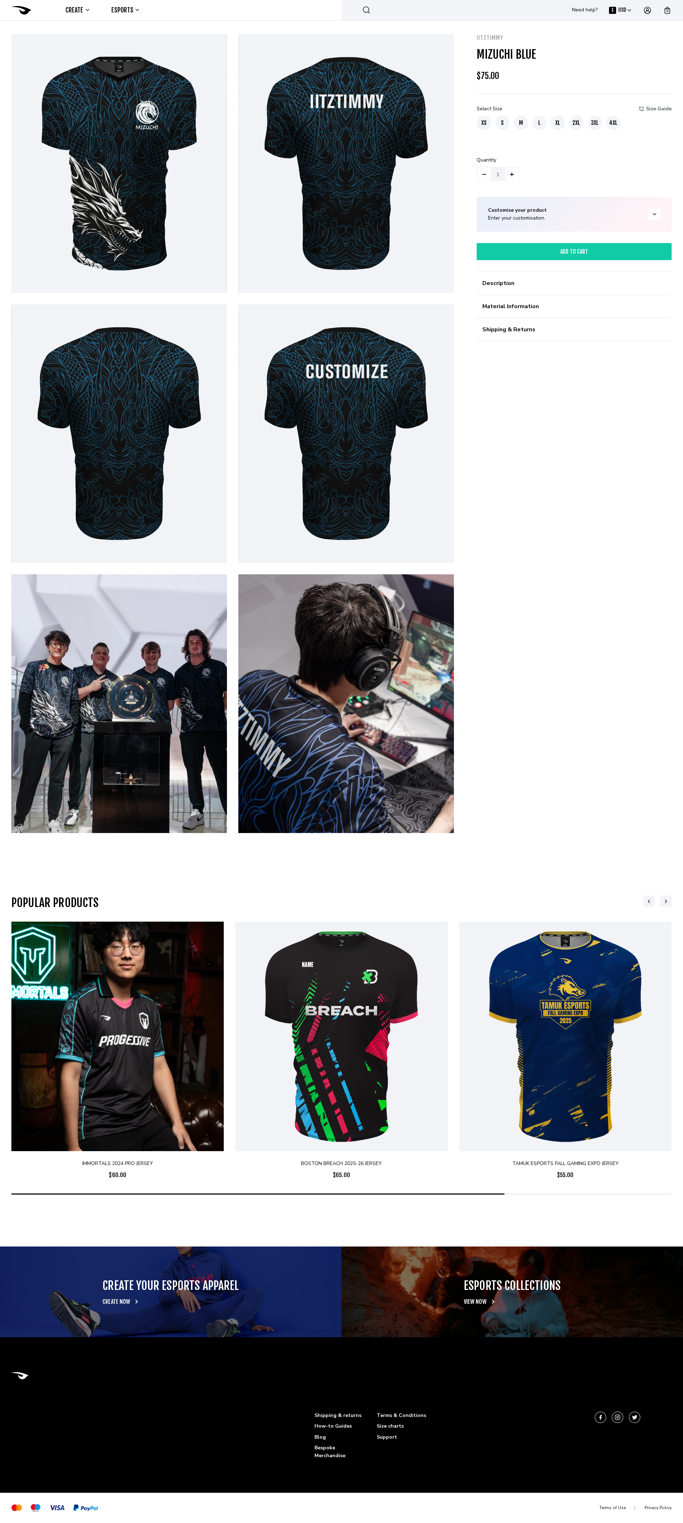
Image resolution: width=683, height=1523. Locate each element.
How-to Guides (333, 1426)
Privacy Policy (658, 1508)
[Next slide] (666, 901)
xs (484, 122)
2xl (576, 122)
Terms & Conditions (401, 1415)
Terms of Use (612, 1508)
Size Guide (659, 108)
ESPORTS (122, 10)
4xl (613, 122)
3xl (595, 122)
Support (387, 1437)
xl (557, 122)
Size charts (390, 1426)
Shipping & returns (337, 1415)
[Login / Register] (647, 10)
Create (74, 10)
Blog (320, 1437)
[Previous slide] (649, 901)
